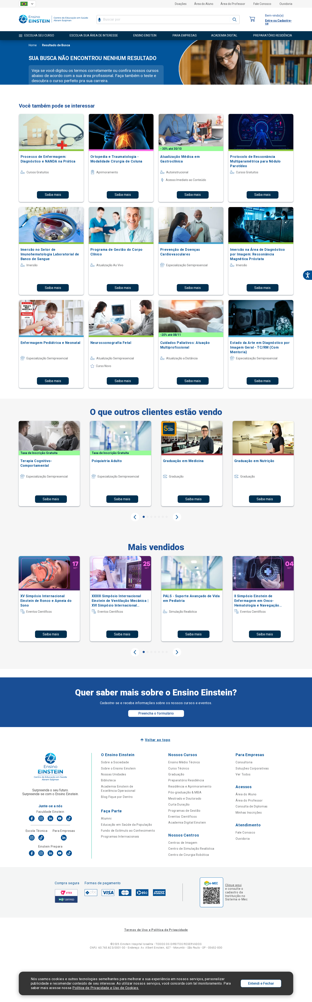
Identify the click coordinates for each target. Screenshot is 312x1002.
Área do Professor (233, 3)
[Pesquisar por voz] (99, 19)
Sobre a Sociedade (115, 762)
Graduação (176, 774)
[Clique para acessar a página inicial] (53, 24)
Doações (181, 3)
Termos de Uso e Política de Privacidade (156, 930)
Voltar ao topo (157, 740)
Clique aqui (233, 885)
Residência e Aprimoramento (189, 786)
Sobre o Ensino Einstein (118, 768)
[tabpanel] (49, 463)
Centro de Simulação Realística (191, 848)
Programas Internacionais (120, 836)
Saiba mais (53, 195)
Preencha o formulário (156, 713)
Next (177, 517)
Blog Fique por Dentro (117, 797)
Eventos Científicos (182, 816)
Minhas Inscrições (249, 812)
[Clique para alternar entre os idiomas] (27, 4)
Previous (135, 517)
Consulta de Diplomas (252, 806)
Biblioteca (108, 780)
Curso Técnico (178, 768)
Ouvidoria (286, 3)
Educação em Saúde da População (126, 824)
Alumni (106, 818)
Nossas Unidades (113, 774)
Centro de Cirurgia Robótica (188, 854)
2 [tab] (147, 517)
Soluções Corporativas (252, 768)
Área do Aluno (203, 3)
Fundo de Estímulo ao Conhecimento (128, 830)
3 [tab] (151, 517)
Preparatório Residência (186, 780)
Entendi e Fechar (261, 983)
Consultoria (244, 762)
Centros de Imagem (182, 842)
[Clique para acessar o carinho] (252, 19)
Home (33, 45)
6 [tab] (163, 517)
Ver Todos (243, 774)
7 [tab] (167, 517)
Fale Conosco (262, 3)
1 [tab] (144, 517)
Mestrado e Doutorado (184, 798)
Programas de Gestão (184, 810)
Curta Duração (179, 804)
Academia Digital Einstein (187, 822)
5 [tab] (159, 517)
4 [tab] (155, 517)
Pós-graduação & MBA (184, 792)
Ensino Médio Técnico (184, 762)
